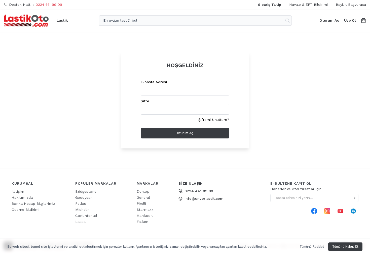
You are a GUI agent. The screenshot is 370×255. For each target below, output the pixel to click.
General (143, 197)
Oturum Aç (329, 20)
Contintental (86, 216)
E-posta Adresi (154, 82)
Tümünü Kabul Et (345, 246)
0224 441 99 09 (49, 5)
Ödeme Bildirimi (25, 210)
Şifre (145, 101)
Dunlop (143, 191)
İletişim (18, 191)
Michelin (82, 210)
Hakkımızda (22, 197)
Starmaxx (145, 210)
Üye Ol (350, 20)
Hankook (145, 216)
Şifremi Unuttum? (213, 120)
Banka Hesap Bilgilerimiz (33, 203)
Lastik (62, 20)
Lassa (80, 222)
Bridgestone (85, 191)
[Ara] (288, 20)
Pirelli (141, 203)
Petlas (80, 203)
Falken (142, 222)
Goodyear (83, 197)
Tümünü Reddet (312, 246)
